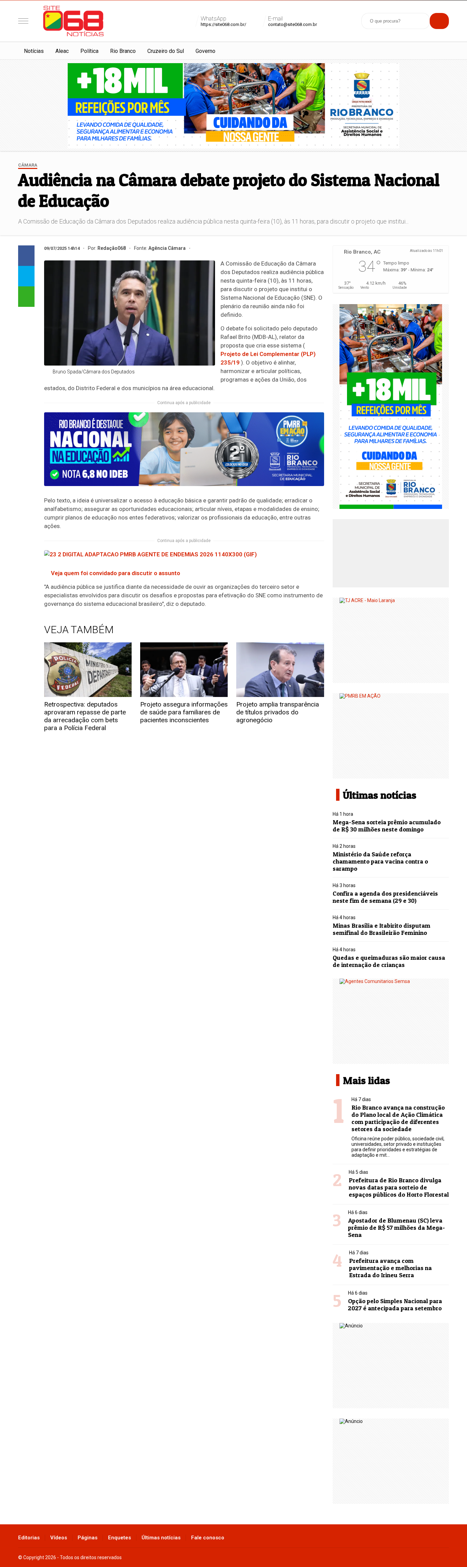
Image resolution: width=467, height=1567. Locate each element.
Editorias (29, 1538)
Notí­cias (34, 51)
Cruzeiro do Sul (165, 51)
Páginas (87, 1538)
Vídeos (58, 1538)
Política (89, 51)
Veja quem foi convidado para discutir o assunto (115, 573)
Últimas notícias (161, 1538)
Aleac (62, 51)
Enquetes (119, 1538)
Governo (205, 51)
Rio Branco (123, 51)
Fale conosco (207, 1538)
